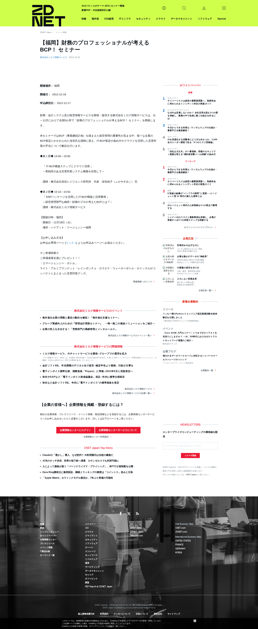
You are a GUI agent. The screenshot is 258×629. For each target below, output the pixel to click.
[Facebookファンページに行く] (121, 514)
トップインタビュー (49, 532)
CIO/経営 (109, 18)
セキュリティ (143, 18)
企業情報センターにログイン (75, 430)
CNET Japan (191, 475)
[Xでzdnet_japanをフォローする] (129, 514)
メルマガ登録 (190, 455)
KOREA (178, 552)
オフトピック (91, 578)
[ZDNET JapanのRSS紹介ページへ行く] (137, 514)
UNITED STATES (183, 541)
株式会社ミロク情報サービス (53, 57)
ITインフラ (125, 18)
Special (221, 18)
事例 (42, 528)
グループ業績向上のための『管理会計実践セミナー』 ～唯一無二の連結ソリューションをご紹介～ (98, 323)
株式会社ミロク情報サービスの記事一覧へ (132, 393)
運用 (87, 563)
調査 (87, 582)
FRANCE (179, 544)
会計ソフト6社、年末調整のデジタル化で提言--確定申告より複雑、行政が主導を (87, 365)
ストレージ (90, 551)
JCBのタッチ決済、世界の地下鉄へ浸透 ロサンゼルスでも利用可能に (80, 460)
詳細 (110, 626)
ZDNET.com (181, 532)
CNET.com (180, 528)
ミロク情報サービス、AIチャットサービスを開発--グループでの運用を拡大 (84, 353)
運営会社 (158, 614)
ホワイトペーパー (48, 535)
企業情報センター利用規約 (96, 437)
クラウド (160, 18)
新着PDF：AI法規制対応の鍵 (96, 10)
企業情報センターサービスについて (118, 430)
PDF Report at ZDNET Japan (98, 586)
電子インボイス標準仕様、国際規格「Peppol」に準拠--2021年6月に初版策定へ (87, 371)
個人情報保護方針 (86, 614)
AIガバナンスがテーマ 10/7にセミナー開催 (103, 5)
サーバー (89, 547)
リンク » (71, 242)
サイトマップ (174, 614)
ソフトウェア (205, 18)
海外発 (95, 18)
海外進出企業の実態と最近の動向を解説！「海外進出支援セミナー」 (81, 317)
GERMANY (180, 548)
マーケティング (92, 567)
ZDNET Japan (46, 32)
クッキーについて (122, 614)
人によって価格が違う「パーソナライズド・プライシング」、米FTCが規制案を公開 (87, 466)
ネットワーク (91, 555)
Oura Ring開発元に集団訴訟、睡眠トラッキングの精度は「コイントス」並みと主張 (87, 472)
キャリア (89, 575)
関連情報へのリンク (142, 281)
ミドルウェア (91, 559)
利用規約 (104, 614)
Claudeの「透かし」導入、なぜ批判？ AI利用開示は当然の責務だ (77, 455)
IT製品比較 (45, 551)
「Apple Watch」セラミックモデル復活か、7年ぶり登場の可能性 (77, 478)
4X (131, 524)
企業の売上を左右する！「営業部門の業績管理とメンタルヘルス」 (80, 329)
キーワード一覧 (47, 555)
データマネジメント (181, 18)
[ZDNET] (55, 13)
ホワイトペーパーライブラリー (198, 227)
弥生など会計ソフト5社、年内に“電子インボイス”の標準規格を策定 (80, 382)
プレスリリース (47, 543)
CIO (87, 528)
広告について (142, 614)
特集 (84, 18)
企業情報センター (48, 539)
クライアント (91, 535)
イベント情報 (61, 32)
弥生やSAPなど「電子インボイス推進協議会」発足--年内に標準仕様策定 (83, 377)
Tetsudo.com (136, 535)
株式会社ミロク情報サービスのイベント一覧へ (130, 335)
